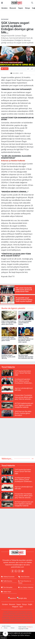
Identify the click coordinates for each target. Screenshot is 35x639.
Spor (21, 606)
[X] (15, 571)
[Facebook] (12, 571)
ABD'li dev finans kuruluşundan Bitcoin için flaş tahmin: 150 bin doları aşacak (25, 340)
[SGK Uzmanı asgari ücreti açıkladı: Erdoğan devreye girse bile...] (17, 56)
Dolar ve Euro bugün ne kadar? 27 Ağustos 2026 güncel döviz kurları (9, 322)
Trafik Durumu (7, 581)
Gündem (4, 8)
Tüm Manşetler (7, 587)
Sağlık (30, 604)
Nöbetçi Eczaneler (8, 576)
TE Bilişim (29, 627)
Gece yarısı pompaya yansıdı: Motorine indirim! (24, 322)
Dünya (27, 8)
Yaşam (20, 8)
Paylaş (6, 68)
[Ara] (32, 3)
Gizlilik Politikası (6, 626)
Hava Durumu (25, 576)
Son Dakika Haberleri (26, 587)
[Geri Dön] (5, 633)
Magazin (15, 606)
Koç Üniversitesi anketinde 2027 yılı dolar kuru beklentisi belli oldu (25, 356)
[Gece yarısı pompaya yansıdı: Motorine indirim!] (26, 315)
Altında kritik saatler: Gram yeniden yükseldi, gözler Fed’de (9, 339)
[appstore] (12, 598)
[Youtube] (22, 571)
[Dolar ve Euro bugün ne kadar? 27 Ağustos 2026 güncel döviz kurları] (9, 315)
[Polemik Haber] (17, 2)
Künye (5, 628)
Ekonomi (13, 8)
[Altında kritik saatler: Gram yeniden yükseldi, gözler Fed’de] (9, 331)
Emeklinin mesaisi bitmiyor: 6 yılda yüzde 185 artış (8, 356)
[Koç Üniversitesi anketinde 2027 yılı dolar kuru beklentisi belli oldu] (26, 349)
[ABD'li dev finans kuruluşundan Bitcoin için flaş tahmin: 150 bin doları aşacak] (26, 331)
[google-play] (22, 598)
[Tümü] (32, 459)
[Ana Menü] (2, 3)
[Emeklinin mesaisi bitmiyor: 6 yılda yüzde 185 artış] (9, 349)
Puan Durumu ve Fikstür (24, 582)
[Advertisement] (17, 437)
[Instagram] (19, 571)
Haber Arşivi (7, 591)
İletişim (13, 628)
